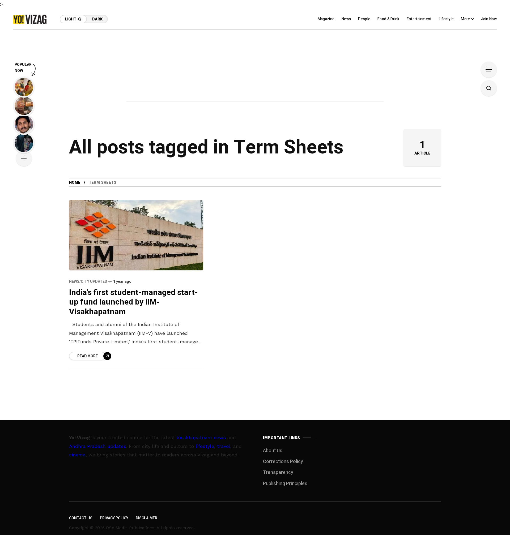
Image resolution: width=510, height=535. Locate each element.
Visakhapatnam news (201, 437)
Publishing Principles (285, 483)
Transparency (278, 472)
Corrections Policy (283, 461)
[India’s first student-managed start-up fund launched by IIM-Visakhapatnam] (136, 235)
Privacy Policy (114, 518)
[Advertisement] (255, 67)
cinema (77, 454)
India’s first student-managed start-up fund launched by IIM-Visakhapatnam (133, 302)
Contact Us (80, 518)
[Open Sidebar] (489, 70)
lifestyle (205, 446)
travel (223, 446)
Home (74, 182)
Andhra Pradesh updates (97, 446)
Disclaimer (146, 518)
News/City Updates (88, 281)
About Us (272, 450)
